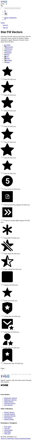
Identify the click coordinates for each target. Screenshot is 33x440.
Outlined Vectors (9, 403)
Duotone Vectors (9, 416)
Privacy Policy (14, 438)
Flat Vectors (8, 417)
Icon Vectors (8, 405)
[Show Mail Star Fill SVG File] (7, 330)
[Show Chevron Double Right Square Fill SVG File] (7, 218)
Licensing (22, 438)
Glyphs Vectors (9, 412)
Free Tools (7, 426)
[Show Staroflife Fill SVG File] (7, 236)
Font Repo (7, 432)
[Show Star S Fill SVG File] (7, 298)
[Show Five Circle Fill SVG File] (7, 187)
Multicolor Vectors (10, 400)
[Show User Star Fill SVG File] (7, 345)
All (7, 45)
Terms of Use (5, 438)
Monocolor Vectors (10, 398)
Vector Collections (10, 17)
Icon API (7, 428)
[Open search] (5, 14)
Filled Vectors (8, 401)
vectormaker (8, 430)
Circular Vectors (9, 414)
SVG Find (7, 433)
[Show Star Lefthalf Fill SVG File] (7, 267)
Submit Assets (9, 419)
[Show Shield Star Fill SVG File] (7, 314)
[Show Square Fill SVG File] (7, 283)
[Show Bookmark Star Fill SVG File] (7, 361)
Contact (28, 438)
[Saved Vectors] (5, 12)
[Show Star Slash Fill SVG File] (7, 251)
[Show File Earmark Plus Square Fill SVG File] (7, 203)
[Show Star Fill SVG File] (7, 77)
